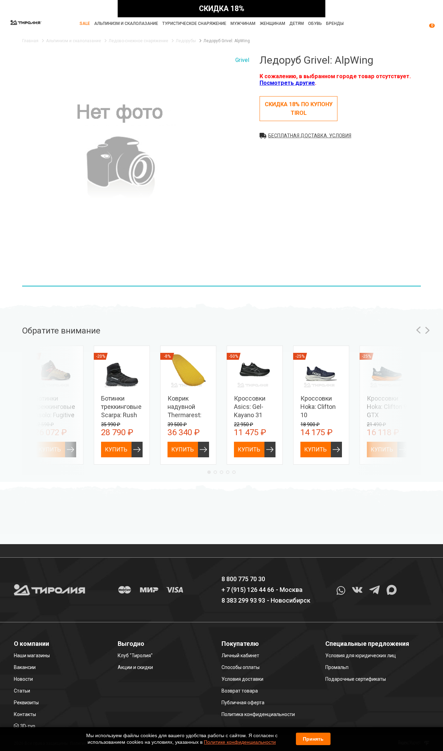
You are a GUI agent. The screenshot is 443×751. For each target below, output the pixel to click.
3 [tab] (221, 472)
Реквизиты (26, 702)
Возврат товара (240, 691)
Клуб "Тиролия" (135, 655)
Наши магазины (32, 655)
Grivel (242, 60)
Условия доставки (242, 679)
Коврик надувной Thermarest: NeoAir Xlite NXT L (184, 415)
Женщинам (272, 23)
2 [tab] (215, 472)
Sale (85, 23)
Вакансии (25, 667)
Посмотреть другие (287, 83)
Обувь (315, 23)
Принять (313, 739)
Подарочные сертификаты (355, 679)
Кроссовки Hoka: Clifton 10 (318, 407)
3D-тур (27, 726)
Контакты (25, 714)
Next (427, 330)
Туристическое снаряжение (194, 23)
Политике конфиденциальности (240, 742)
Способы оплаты (241, 667)
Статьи (22, 691)
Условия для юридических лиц (360, 655)
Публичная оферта (243, 702)
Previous (418, 330)
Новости (23, 679)
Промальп (337, 667)
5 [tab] (234, 472)
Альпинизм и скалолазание (126, 23)
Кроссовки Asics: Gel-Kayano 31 (249, 407)
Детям (296, 23)
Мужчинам (242, 23)
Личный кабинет (240, 655)
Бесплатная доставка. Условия (309, 135)
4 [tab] (227, 472)
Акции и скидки (135, 667)
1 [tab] (209, 472)
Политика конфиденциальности (258, 714)
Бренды (335, 23)
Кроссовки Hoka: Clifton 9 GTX (387, 407)
